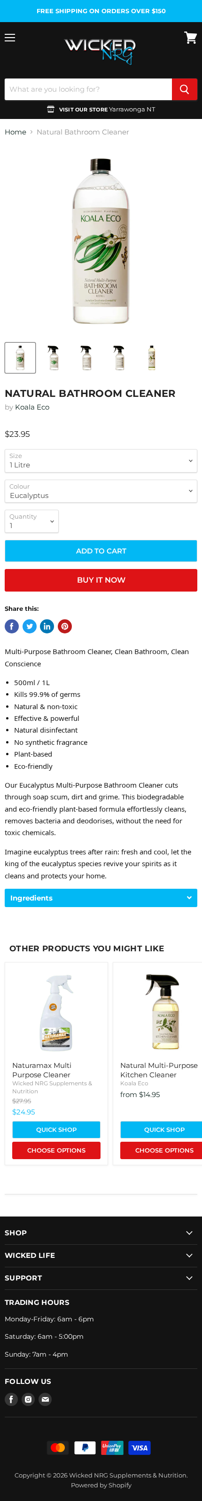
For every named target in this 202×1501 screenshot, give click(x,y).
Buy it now (101, 580)
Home (15, 132)
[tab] (101, 898)
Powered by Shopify (101, 1485)
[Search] (184, 89)
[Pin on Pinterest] (65, 626)
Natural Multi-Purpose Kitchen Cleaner (159, 1070)
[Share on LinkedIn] (47, 626)
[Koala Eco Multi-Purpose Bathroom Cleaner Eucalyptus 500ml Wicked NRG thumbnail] (53, 358)
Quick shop (56, 1129)
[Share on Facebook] (12, 626)
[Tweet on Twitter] (30, 626)
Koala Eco (32, 407)
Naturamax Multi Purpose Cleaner (41, 1070)
